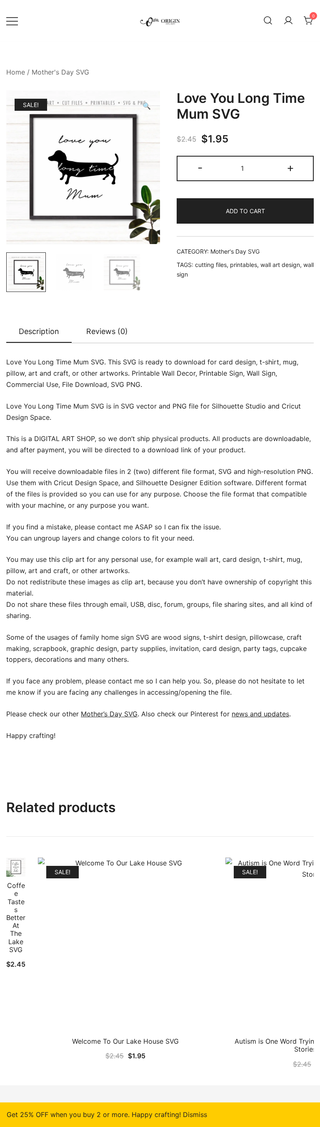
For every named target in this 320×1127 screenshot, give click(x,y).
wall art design (280, 264)
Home (15, 72)
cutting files (211, 264)
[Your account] (288, 20)
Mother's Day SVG (60, 72)
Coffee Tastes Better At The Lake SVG (15, 917)
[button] (146, 106)
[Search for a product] (268, 21)
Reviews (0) (107, 331)
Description (39, 331)
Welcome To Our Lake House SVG (125, 1041)
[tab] (39, 332)
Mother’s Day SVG (109, 714)
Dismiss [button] (195, 1114)
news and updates (260, 714)
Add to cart (245, 210)
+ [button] (290, 168)
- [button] (200, 168)
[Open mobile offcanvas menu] (12, 20)
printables (243, 264)
